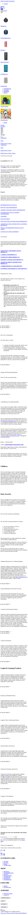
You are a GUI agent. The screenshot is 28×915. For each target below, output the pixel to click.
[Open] (4, 135)
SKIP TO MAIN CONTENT (8, 1)
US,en (3, 7)
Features (6, 886)
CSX (8, 776)
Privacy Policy (10, 913)
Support (2, 6)
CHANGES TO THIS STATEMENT (10, 231)
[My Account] (2, 133)
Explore (2, 125)
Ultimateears (3, 138)
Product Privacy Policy (6, 143)
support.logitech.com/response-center (10, 435)
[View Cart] (2, 134)
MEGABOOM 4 (8, 875)
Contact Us (6, 895)
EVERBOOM (7, 877)
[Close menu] (2, 12)
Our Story (3, 126)
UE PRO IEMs (7, 865)
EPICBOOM (7, 878)
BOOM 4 (6, 874)
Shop (2, 10)
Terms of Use (4, 913)
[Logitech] (2, 9)
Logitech (6, 3)
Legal (2, 140)
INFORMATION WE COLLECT (9, 205)
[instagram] (1, 850)
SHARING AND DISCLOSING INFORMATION (13, 210)
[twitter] (3, 850)
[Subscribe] (16, 837)
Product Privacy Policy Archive (8, 153)
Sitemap (24, 913)
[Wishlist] (2, 131)
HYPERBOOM (7, 879)
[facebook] (4, 850)
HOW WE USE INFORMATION (9, 207)
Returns (5, 864)
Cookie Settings (18, 913)
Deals (2, 127)
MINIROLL (6, 871)
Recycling (6, 862)
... (1, 136)
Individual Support (8, 893)
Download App (7, 887)
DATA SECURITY (5, 219)
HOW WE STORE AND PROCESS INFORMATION (14, 221)
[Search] (2, 129)
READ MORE (5, 326)
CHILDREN (4, 216)
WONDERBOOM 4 (9, 873)
